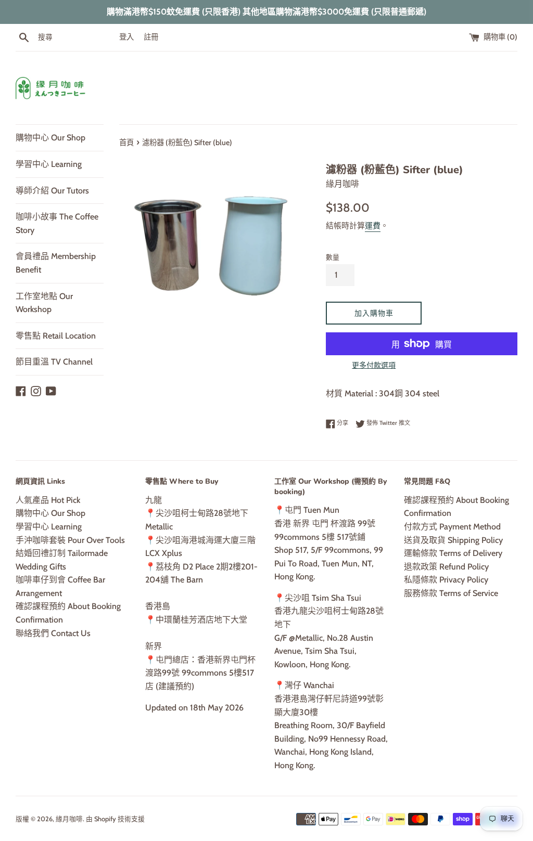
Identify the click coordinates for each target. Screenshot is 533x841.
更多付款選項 (374, 365)
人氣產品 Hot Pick (48, 500)
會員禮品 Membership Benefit (56, 263)
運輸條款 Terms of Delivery (453, 553)
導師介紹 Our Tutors (52, 191)
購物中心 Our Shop (50, 138)
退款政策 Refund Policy (446, 567)
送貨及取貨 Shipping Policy (453, 540)
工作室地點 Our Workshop (44, 303)
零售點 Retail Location (56, 336)
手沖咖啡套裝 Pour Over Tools (70, 540)
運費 (372, 225)
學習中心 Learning (49, 164)
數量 (332, 257)
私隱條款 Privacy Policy (446, 580)
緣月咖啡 (69, 819)
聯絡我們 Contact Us (53, 633)
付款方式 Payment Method (452, 527)
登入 (126, 37)
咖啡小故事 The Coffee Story (57, 223)
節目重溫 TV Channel (54, 362)
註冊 (151, 37)
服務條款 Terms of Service (451, 593)
